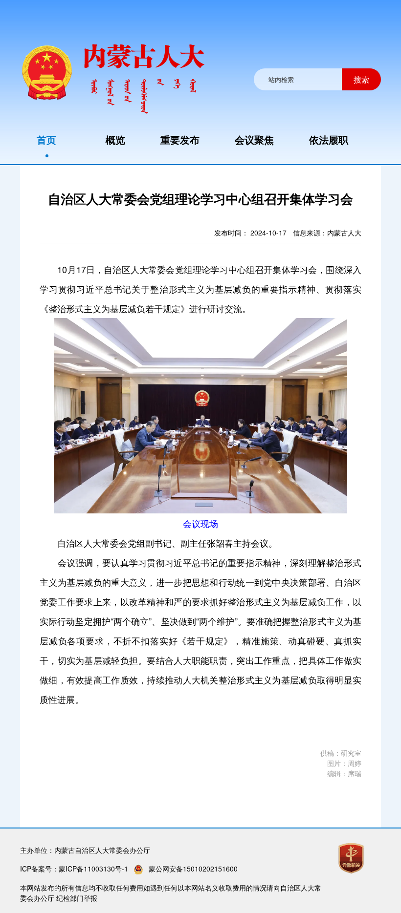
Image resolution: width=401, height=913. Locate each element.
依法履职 (328, 139)
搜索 (361, 79)
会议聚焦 (254, 139)
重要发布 (180, 139)
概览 (115, 139)
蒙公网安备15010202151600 (193, 868)
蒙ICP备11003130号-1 (93, 868)
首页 (46, 139)
